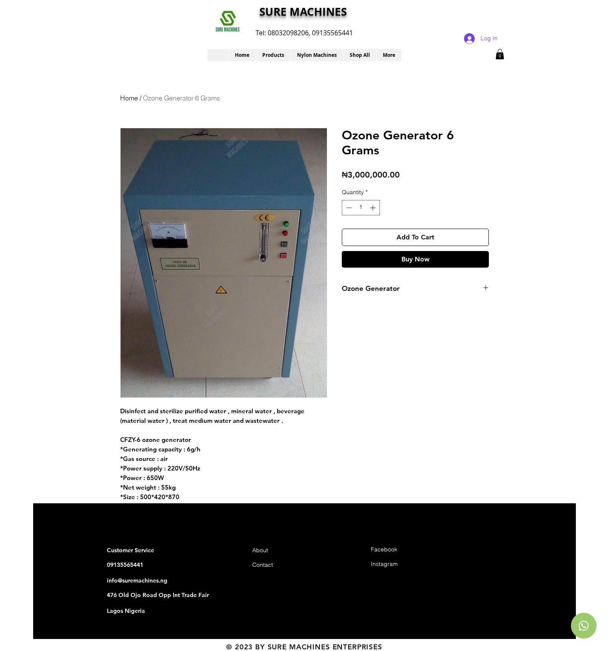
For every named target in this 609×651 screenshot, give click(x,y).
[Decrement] (348, 207)
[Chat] (584, 626)
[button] (273, 55)
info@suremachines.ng (137, 580)
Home (129, 98)
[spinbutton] (360, 207)
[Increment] (373, 207)
